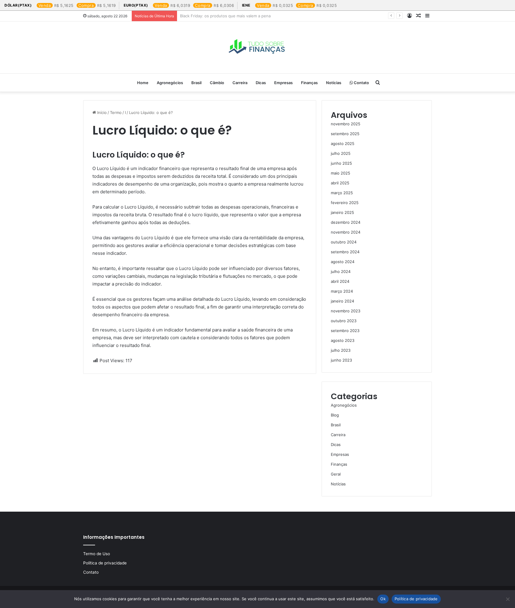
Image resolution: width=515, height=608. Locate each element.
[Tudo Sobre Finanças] (257, 47)
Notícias (333, 82)
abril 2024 (340, 281)
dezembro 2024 (345, 222)
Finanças (309, 82)
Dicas (261, 82)
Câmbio (217, 82)
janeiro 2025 (342, 212)
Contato (361, 82)
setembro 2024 (345, 251)
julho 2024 (340, 271)
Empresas (283, 82)
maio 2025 (340, 173)
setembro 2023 (345, 330)
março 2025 (342, 192)
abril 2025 (340, 182)
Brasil (196, 82)
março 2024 (342, 291)
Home (142, 82)
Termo (116, 112)
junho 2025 (341, 163)
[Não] (508, 599)
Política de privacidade (105, 563)
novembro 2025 (345, 123)
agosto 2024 (342, 261)
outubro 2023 (343, 320)
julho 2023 (340, 350)
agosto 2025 (342, 143)
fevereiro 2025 (345, 202)
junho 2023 (341, 360)
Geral (336, 474)
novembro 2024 (345, 232)
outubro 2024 (343, 242)
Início (101, 112)
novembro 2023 (345, 310)
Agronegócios (170, 82)
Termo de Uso (96, 553)
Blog (335, 415)
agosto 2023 (342, 340)
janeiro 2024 (342, 301)
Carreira (239, 82)
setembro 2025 (345, 133)
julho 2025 (340, 153)
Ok (383, 598)
